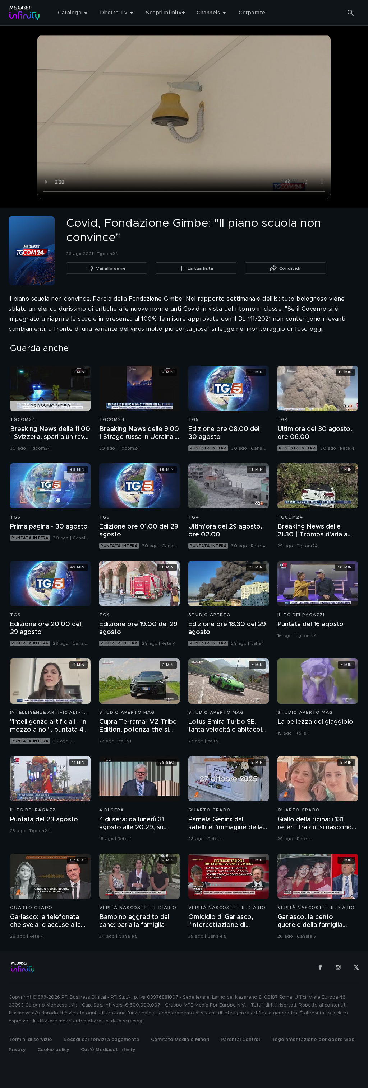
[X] (356, 967)
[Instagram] (338, 967)
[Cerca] (350, 13)
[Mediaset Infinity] (25, 12)
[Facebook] (320, 967)
